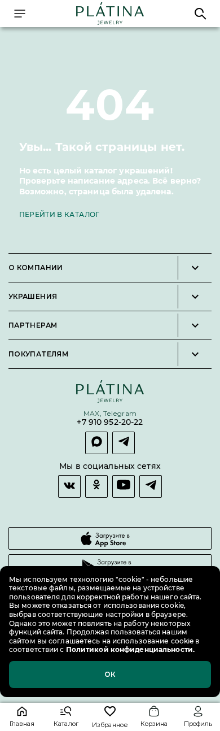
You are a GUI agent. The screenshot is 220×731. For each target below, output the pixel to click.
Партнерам (32, 325)
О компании (35, 268)
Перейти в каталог (59, 214)
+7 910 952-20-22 (110, 422)
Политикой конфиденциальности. (129, 649)
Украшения (32, 297)
